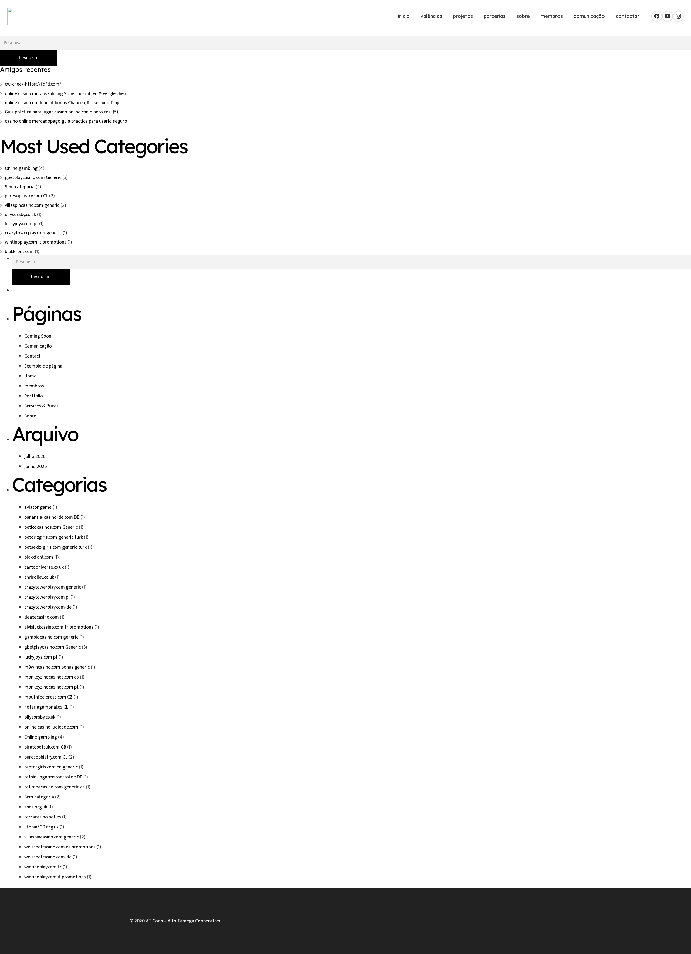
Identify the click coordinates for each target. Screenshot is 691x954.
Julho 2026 (35, 457)
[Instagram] (678, 16)
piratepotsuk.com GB (45, 747)
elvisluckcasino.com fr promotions (58, 627)
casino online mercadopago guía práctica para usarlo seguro (66, 121)
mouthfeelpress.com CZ (48, 697)
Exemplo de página (43, 366)
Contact (32, 356)
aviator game (38, 507)
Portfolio (33, 396)
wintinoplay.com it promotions (35, 242)
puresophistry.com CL (26, 196)
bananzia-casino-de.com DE (51, 517)
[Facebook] (656, 16)
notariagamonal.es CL (46, 707)
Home (30, 376)
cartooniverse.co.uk (44, 567)
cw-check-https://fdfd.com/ (33, 84)
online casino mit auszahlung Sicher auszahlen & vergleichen (65, 94)
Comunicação (38, 346)
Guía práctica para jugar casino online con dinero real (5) (61, 112)
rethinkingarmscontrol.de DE (53, 777)
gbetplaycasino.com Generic (33, 178)
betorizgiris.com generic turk (53, 537)
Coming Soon (37, 336)
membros (34, 386)
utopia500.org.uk (41, 827)
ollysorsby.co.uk (20, 215)
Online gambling (21, 168)
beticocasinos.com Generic (51, 527)
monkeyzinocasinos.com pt (51, 687)
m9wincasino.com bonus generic (57, 667)
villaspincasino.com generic (32, 205)
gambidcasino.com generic (51, 637)
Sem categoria (20, 187)
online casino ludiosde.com (51, 727)
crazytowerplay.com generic (33, 233)
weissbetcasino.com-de (48, 857)
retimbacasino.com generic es (54, 787)
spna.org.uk (35, 807)
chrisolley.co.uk (39, 577)
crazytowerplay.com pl (46, 597)
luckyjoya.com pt (21, 224)
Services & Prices (41, 406)
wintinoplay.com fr (43, 867)
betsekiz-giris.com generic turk (55, 547)
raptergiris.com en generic (51, 767)
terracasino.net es (42, 817)
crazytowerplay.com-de (48, 607)
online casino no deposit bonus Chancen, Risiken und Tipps (63, 103)
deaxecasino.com (41, 617)
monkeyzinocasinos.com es (51, 677)
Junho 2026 (35, 467)
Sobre (30, 416)
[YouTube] (667, 16)
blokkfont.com (19, 252)
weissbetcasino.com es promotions (60, 847)
